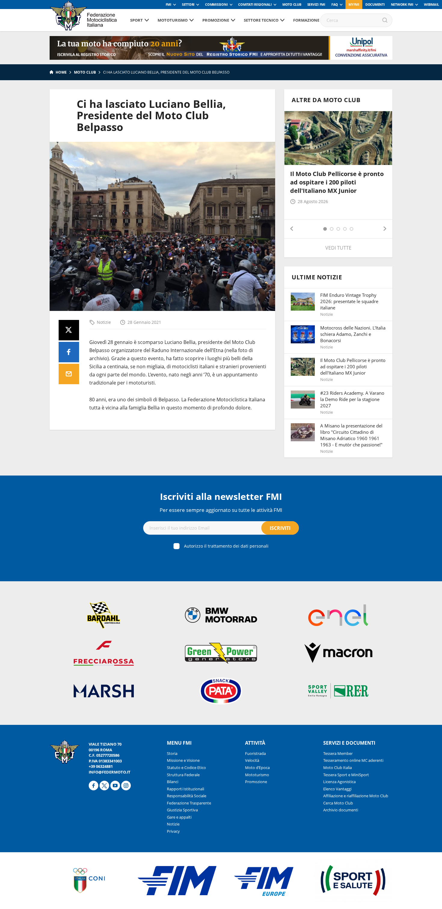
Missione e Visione (183, 760)
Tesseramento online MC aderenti (353, 760)
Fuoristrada (255, 753)
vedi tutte (338, 248)
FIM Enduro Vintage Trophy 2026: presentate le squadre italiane (349, 301)
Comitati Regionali (255, 4)
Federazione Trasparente (189, 803)
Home (61, 72)
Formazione (306, 20)
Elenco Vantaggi (337, 789)
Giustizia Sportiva (182, 810)
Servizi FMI (316, 4)
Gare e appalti (179, 817)
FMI (168, 4)
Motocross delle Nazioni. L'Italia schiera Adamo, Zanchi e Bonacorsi (352, 334)
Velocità (252, 760)
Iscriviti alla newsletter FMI (221, 496)
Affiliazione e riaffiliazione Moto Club (355, 795)
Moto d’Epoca (257, 767)
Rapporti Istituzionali (185, 789)
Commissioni (216, 4)
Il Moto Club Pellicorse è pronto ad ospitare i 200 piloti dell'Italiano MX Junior (337, 182)
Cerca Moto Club (338, 803)
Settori (188, 4)
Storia (172, 753)
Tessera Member (338, 753)
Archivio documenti (340, 810)
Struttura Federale (183, 774)
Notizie (104, 322)
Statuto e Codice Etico (186, 767)
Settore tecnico (261, 20)
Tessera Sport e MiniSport (346, 774)
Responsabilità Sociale (186, 795)
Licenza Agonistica (339, 781)
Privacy (173, 831)
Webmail (431, 4)
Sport (136, 20)
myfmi (353, 4)
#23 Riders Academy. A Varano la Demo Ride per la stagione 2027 (352, 399)
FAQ (334, 4)
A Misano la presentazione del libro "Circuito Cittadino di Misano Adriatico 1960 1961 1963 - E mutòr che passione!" (351, 435)
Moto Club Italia (337, 767)
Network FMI (402, 4)
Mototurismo (173, 20)
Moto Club (291, 4)
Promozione (215, 20)
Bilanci (172, 781)
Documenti (375, 4)
